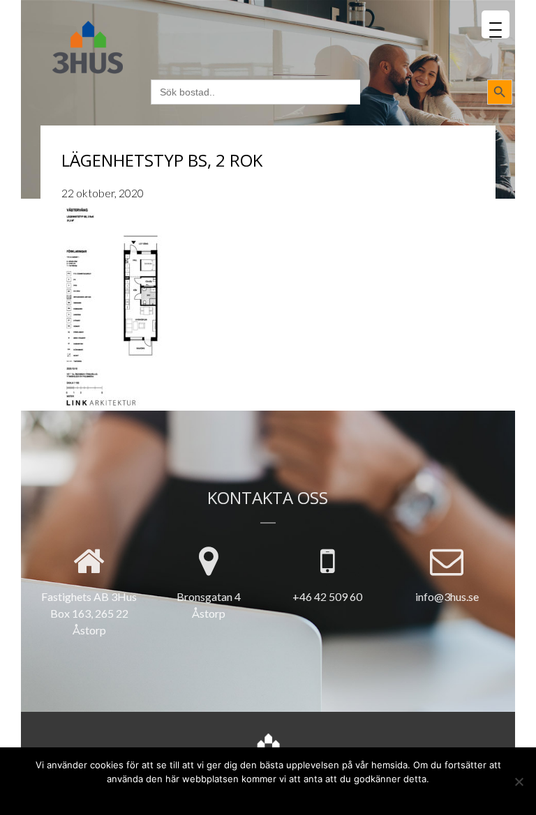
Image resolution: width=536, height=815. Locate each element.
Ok (214, 795)
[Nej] (519, 782)
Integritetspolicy (290, 795)
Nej (236, 795)
